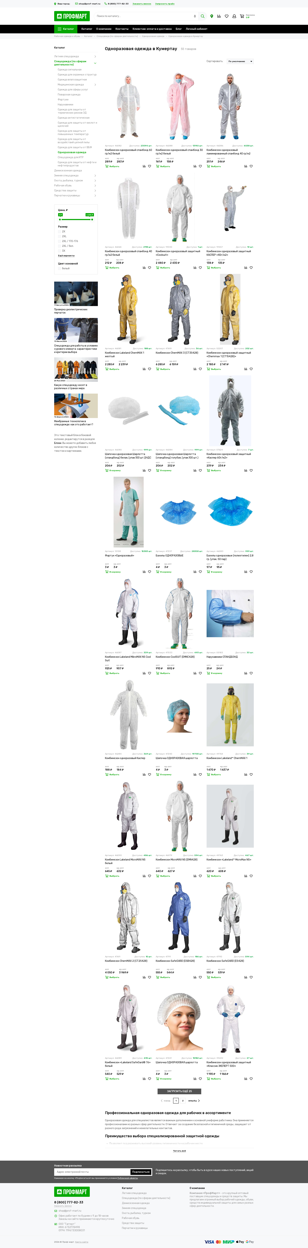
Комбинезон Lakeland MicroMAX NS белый (125, 861)
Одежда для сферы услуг (73, 89)
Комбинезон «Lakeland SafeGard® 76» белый (128, 1064)
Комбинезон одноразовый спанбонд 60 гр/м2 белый (128, 152)
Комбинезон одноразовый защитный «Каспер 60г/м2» (229, 456)
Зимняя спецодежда (66, 175)
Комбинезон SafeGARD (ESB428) (175, 960)
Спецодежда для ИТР (71, 157)
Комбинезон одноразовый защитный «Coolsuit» (178, 253)
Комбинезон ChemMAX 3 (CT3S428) (177, 352)
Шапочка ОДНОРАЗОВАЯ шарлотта (177, 758)
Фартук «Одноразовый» (119, 555)
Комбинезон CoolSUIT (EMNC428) (175, 656)
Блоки (57, 443)
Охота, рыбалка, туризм (68, 180)
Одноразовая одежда (72, 152)
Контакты (122, 28)
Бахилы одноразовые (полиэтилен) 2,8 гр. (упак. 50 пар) (230, 557)
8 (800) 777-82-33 (118, 3)
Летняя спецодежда (66, 56)
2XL (64, 236)
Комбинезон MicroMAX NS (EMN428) (176, 859)
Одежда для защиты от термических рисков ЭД (72, 111)
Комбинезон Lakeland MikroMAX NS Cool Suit (128, 658)
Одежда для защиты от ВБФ (75, 147)
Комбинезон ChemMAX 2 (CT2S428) (126, 960)
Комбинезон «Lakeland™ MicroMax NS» (229, 859)
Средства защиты (65, 190)
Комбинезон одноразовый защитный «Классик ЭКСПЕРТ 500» (229, 1064)
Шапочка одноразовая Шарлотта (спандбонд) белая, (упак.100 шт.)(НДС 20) (128, 456)
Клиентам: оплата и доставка (152, 28)
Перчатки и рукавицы (67, 195)
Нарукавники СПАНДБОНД (222, 656)
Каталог (68, 28)
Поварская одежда (69, 94)
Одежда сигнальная (69, 69)
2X (63, 231)
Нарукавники (65, 104)
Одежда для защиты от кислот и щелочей (77, 124)
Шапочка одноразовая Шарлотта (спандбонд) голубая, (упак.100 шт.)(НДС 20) (177, 456)
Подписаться (141, 1171)
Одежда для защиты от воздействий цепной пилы (74, 141)
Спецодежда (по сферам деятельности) (70, 63)
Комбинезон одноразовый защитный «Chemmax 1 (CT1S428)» (229, 354)
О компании (103, 28)
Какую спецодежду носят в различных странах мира (70, 387)
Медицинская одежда (71, 84)
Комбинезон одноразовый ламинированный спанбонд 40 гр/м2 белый (228, 152)
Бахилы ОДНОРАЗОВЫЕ (169, 555)
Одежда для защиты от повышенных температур (73, 132)
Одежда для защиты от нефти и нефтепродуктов (77, 164)
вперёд (192, 1100)
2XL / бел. (68, 246)
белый (66, 268)
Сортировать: (215, 61)
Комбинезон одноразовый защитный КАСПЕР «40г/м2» (229, 253)
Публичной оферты (127, 1178)
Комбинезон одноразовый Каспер (125, 758)
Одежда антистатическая (73, 117)
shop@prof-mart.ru (89, 3)
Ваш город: (64, 3)
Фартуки (63, 99)
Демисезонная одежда (68, 170)
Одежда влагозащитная (72, 79)
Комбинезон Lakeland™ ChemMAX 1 (227, 758)
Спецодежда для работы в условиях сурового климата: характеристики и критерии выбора (76, 349)
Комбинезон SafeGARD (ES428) (225, 960)
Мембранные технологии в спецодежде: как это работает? (73, 423)
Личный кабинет (196, 28)
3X (63, 250)
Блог (179, 28)
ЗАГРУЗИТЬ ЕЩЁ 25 (179, 1091)
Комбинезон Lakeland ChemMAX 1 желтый (124, 354)
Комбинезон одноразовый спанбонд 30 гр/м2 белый (179, 152)
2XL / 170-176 (70, 241)
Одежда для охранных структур (77, 74)
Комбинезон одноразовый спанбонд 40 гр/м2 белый (128, 253)
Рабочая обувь (63, 185)
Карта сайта (81, 1242)
